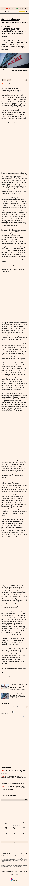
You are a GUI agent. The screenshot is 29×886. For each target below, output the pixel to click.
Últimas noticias (6, 767)
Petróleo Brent (24, 8)
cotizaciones (5, 836)
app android (23, 836)
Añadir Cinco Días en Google (9, 83)
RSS (20, 872)
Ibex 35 (3, 8)
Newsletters (24, 872)
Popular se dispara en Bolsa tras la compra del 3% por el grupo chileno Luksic (18, 686)
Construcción (23, 22)
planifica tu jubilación (5, 830)
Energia (17, 22)
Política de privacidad (7, 872)
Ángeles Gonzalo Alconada (14, 74)
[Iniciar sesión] (27, 11)
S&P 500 (13, 8)
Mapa (18, 872)
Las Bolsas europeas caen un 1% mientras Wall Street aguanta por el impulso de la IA (13, 782)
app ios (14, 836)
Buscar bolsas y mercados (8, 795)
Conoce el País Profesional (14, 842)
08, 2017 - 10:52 (16, 76)
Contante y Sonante (6, 26)
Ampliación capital (13, 706)
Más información (4, 713)
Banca (3, 22)
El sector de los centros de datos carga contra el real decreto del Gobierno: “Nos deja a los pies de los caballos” (13, 788)
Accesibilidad (14, 872)
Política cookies (13, 871)
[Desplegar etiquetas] (27, 707)
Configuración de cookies (22, 871)
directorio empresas (23, 830)
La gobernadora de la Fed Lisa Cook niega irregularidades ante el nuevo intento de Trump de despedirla (14, 772)
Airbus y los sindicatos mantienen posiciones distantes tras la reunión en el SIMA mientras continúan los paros (13, 778)
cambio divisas (14, 830)
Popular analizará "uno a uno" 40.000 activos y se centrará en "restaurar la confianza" (18, 696)
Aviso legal (8, 871)
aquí (23, 716)
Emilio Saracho (4, 706)
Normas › (26, 676)
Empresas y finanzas (10, 19)
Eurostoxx (8, 802)
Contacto (3, 871)
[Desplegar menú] (2, 11)
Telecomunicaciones (10, 22)
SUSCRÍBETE (21, 11)
